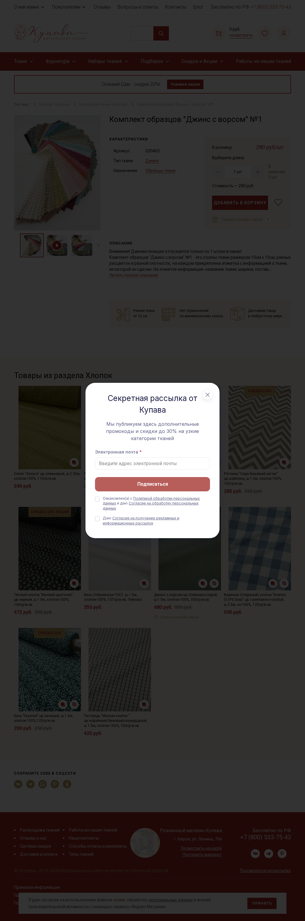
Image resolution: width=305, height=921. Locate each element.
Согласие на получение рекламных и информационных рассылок (141, 520)
